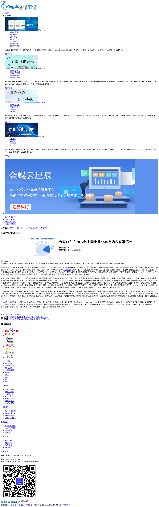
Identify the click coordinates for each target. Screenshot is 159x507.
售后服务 (8, 88)
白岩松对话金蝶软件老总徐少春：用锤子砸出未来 (29, 317)
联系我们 (8, 156)
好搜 (7, 379)
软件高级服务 (15, 105)
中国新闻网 (9, 370)
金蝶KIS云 (14, 37)
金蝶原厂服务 (15, 107)
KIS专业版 (14, 39)
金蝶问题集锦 (15, 78)
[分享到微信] (19, 502)
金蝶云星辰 (14, 32)
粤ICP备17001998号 (62, 505)
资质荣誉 (13, 143)
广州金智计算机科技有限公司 (28, 505)
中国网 (7, 361)
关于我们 (8, 122)
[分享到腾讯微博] (12, 502)
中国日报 (8, 363)
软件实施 (13, 109)
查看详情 (43, 228)
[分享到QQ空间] (5, 502)
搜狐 (7, 381)
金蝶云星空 (14, 34)
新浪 (7, 375)
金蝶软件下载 (15, 73)
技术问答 (8, 54)
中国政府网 (9, 366)
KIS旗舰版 (14, 41)
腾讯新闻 (8, 368)
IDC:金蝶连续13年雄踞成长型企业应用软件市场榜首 (29, 319)
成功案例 (13, 146)
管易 (149, 278)
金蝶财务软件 (15, 46)
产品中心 (8, 15)
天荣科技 (13, 505)
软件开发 (13, 112)
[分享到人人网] (15, 502)
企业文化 (13, 139)
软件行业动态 (15, 71)
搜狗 (7, 372)
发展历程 (13, 141)
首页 (7, 13)
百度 (7, 377)
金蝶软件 (69, 267)
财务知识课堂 (15, 75)
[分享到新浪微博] (9, 502)
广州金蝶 (16, 314)
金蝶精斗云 (14, 44)
